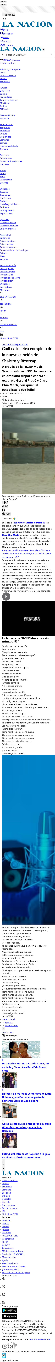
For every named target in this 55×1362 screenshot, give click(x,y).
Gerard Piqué (8, 1019)
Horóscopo (5, 198)
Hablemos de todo (9, 146)
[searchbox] (26, 54)
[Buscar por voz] (51, 54)
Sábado (3, 253)
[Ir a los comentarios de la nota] (6, 502)
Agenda (9, 1022)
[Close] (3, 1161)
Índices (3, 106)
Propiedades (6, 97)
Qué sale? (4, 219)
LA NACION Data (8, 75)
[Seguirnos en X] (3, 1287)
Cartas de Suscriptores (11, 161)
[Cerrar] (43, 49)
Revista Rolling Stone (10, 277)
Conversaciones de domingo (14, 250)
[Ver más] (3, 1028)
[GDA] (9, 1348)
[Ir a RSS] (3, 1303)
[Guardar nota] (3, 502)
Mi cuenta (8, 45)
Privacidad (46, 1339)
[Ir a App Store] (9, 1318)
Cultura (3, 133)
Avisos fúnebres (7, 241)
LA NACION (8, 344)
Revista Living (6, 274)
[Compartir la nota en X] (6, 514)
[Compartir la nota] (3, 506)
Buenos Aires (6, 124)
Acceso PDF (5, 234)
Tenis (2, 176)
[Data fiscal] (4, 1357)
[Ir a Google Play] (9, 1312)
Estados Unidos (7, 115)
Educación (5, 130)
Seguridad (5, 127)
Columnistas (6, 158)
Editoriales (5, 155)
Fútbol (3, 170)
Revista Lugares (7, 271)
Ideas (2, 256)
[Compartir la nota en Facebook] (3, 514)
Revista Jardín (6, 280)
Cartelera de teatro (9, 225)
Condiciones (35, 1339)
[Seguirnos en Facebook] (3, 1279)
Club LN (6, 41)
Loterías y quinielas (9, 204)
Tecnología (5, 195)
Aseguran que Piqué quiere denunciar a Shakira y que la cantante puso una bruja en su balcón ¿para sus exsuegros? (26, 554)
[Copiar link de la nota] (3, 510)
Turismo (4, 192)
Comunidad (5, 136)
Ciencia (3, 142)
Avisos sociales (7, 244)
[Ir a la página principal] (27, 26)
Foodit (6, 37)
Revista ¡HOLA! (7, 268)
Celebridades (11, 1025)
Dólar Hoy (5, 90)
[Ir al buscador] (4, 18)
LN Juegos (5, 188)
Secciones (8, 33)
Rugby (3, 173)
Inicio (5, 29)
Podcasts (4, 207)
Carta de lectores (8, 247)
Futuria (3, 87)
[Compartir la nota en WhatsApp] (6, 506)
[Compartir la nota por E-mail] (9, 514)
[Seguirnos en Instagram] (3, 1295)
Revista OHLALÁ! (8, 265)
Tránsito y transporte (10, 69)
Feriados (4, 201)
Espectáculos (21, 344)
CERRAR (3, 2)
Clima (2, 72)
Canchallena (6, 179)
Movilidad (4, 103)
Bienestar (4, 139)
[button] (27, 193)
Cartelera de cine (8, 222)
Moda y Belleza (7, 210)
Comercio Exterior (9, 100)
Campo (3, 93)
